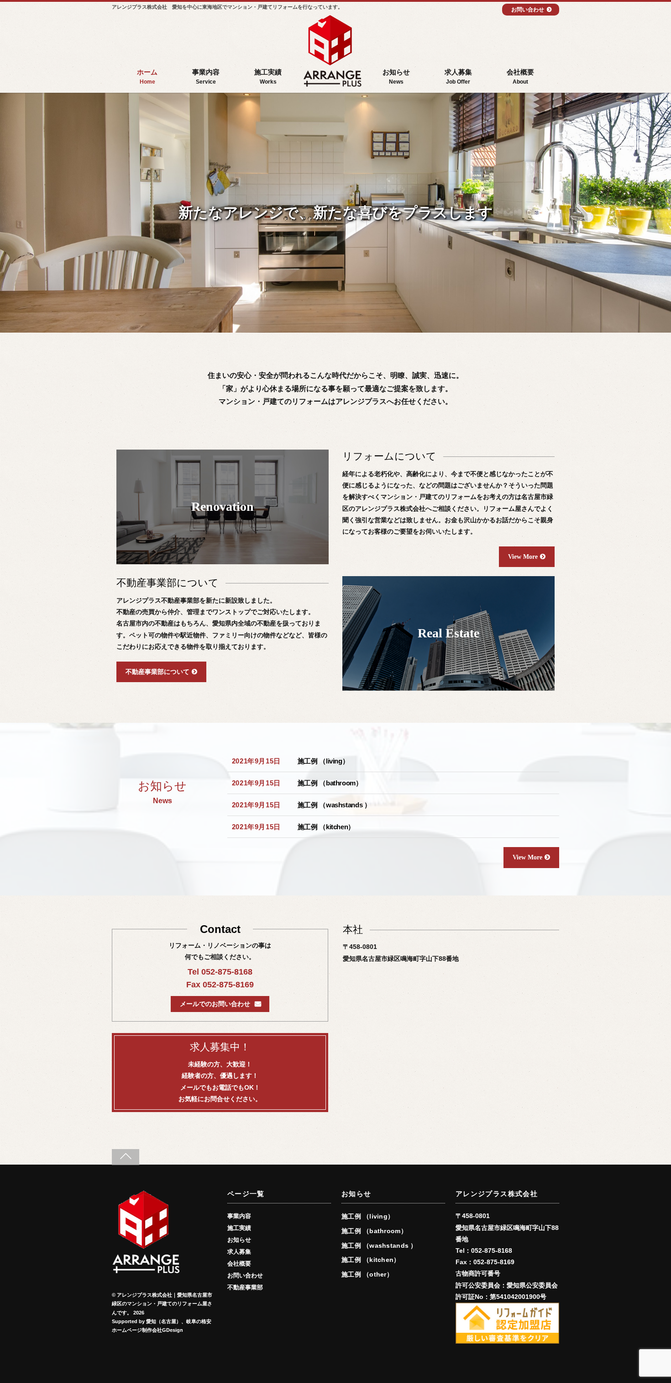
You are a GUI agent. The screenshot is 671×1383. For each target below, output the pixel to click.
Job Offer (458, 77)
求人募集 (239, 1252)
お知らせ (239, 1240)
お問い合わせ (527, 9)
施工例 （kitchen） (326, 827)
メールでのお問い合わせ (215, 1003)
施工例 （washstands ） (334, 805)
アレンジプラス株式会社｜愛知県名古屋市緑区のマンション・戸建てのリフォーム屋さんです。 (162, 1303)
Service (206, 77)
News (396, 77)
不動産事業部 (245, 1287)
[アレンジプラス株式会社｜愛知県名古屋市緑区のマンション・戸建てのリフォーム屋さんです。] (332, 52)
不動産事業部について (157, 671)
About (520, 77)
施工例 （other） (367, 1274)
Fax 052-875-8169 (220, 984)
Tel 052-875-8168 (220, 971)
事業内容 (239, 1216)
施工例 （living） (323, 761)
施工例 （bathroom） (330, 783)
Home (147, 77)
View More (523, 556)
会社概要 (239, 1264)
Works (268, 77)
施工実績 (239, 1228)
